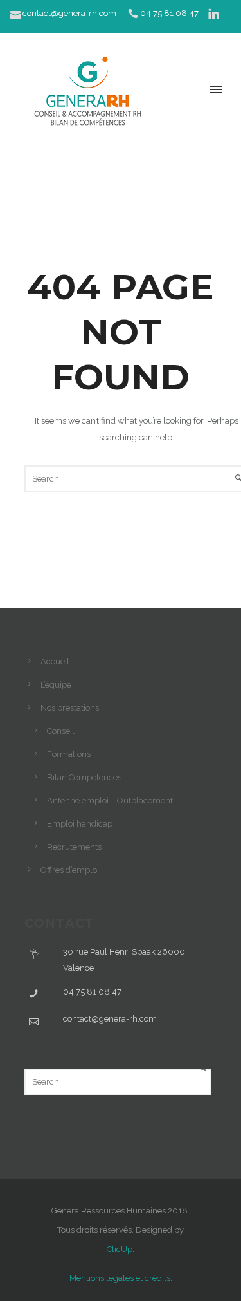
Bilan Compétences (84, 777)
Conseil (61, 731)
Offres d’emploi (69, 870)
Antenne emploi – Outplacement (110, 800)
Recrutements (74, 847)
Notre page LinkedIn (115, 37)
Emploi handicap (79, 823)
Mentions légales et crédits (119, 1278)
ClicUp (119, 1249)
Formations (69, 754)
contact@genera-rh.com (69, 13)
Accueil (54, 661)
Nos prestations (69, 708)
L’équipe (55, 684)
